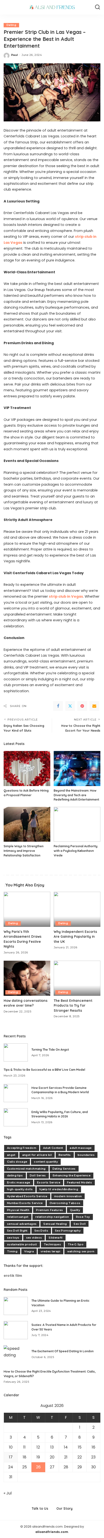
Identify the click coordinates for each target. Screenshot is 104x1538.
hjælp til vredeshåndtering (58, 1189)
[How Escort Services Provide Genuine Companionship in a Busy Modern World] (16, 1093)
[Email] (94, 706)
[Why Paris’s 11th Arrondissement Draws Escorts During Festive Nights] (27, 909)
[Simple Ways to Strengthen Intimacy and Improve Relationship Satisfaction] (27, 824)
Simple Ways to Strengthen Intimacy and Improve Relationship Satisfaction (24, 850)
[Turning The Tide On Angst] (16, 1052)
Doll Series (38, 1175)
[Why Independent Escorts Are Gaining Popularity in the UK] (77, 909)
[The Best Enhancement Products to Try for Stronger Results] (77, 978)
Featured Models (79, 1182)
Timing (12, 1251)
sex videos (34, 1237)
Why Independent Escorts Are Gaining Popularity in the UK (75, 936)
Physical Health (18, 1210)
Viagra (29, 1251)
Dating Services (64, 1168)
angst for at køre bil (37, 1155)
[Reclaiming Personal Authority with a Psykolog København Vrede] (77, 824)
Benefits (65, 1155)
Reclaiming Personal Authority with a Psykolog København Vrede (75, 850)
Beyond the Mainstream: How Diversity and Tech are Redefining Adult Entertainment (76, 795)
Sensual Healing (55, 1224)
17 (11, 1457)
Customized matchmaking (26, 1168)
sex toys (13, 1237)
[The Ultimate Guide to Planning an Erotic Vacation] (16, 1306)
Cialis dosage (17, 1161)
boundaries (86, 1155)
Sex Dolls (41, 1230)
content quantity (46, 1161)
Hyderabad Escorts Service (27, 1196)
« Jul (8, 1493)
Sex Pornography (68, 1230)
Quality (75, 1210)
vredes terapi (50, 1251)
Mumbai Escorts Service (25, 1203)
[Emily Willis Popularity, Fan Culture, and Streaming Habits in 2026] (16, 1117)
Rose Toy (83, 1217)
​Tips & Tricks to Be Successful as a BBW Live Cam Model (44, 1069)
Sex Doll (80, 1224)
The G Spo (75, 1244)
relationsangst (18, 1217)
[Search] (97, 7)
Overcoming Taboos (65, 1203)
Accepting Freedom (21, 1148)
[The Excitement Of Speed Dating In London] (16, 1354)
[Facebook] (58, 706)
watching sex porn (81, 1251)
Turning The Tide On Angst (50, 1049)
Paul (14, 55)
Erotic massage (18, 1182)
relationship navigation (52, 1217)
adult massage (80, 1148)
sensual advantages (22, 1224)
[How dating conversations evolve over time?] (27, 978)
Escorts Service (48, 1182)
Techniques (52, 1244)
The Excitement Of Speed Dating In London (62, 1351)
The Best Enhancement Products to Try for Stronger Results (73, 1005)
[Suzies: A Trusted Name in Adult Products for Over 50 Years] (16, 1330)
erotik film (13, 1275)
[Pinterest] (82, 706)
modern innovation (68, 1196)
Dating (11, 25)
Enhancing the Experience (71, 1175)
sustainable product (22, 1244)
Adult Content (53, 1148)
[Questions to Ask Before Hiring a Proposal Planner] (27, 768)
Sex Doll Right (17, 1230)
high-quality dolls (20, 1189)
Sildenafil (55, 1237)
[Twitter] (70, 706)
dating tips (15, 1175)
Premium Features (49, 1210)
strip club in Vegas (66, 596)
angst (11, 1155)
